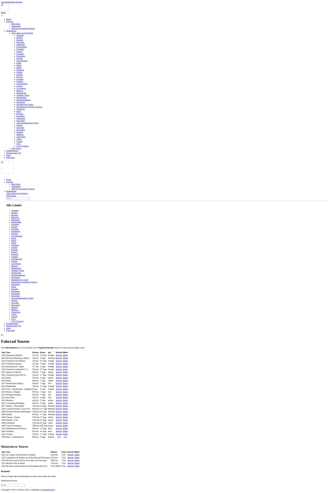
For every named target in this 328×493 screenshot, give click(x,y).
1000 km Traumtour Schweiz (23, 28)
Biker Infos (15, 24)
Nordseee (20, 49)
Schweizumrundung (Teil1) (27, 123)
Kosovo (19, 77)
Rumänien (20, 116)
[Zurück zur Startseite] (5, 10)
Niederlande (21, 98)
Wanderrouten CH (13, 153)
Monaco (19, 91)
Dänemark (20, 45)
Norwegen (20, 102)
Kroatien (19, 79)
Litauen (19, 86)
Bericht (59, 355)
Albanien (20, 35)
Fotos (8, 155)
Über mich (10, 158)
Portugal (19, 114)
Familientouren (12, 151)
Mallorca (20, 134)
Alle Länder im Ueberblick (22, 33)
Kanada (19, 75)
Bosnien (19, 40)
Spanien (19, 132)
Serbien (19, 125)
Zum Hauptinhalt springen (11, 2)
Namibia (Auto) (22, 95)
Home (8, 19)
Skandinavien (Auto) (24, 104)
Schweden (20, 121)
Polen (18, 111)
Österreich (20, 109)
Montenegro (21, 93)
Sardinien (20, 70)
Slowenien (20, 130)
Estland (19, 51)
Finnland (20, 54)
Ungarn (19, 141)
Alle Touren (16, 148)
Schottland (20, 118)
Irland (18, 63)
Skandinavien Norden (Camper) (29, 107)
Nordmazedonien (23, 100)
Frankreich (20, 56)
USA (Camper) (22, 146)
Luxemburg (21, 88)
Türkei (19, 139)
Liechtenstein (21, 84)
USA (18, 144)
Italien (18, 68)
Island (18, 65)
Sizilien (19, 72)
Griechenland (21, 61)
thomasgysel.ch (48, 490)
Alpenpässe (16, 26)
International (11, 31)
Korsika (19, 58)
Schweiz (9, 21)
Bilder (65, 355)
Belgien (19, 38)
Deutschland (21, 47)
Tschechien (20, 137)
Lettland (19, 81)
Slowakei (20, 128)
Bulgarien (20, 42)
